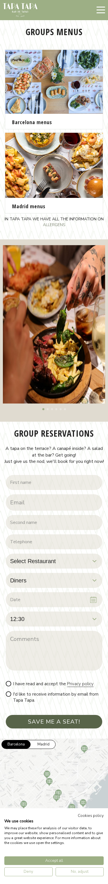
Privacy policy (80, 684)
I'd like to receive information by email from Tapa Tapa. (55, 697)
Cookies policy (91, 815)
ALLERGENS (54, 225)
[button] (43, 409)
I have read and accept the (53, 684)
